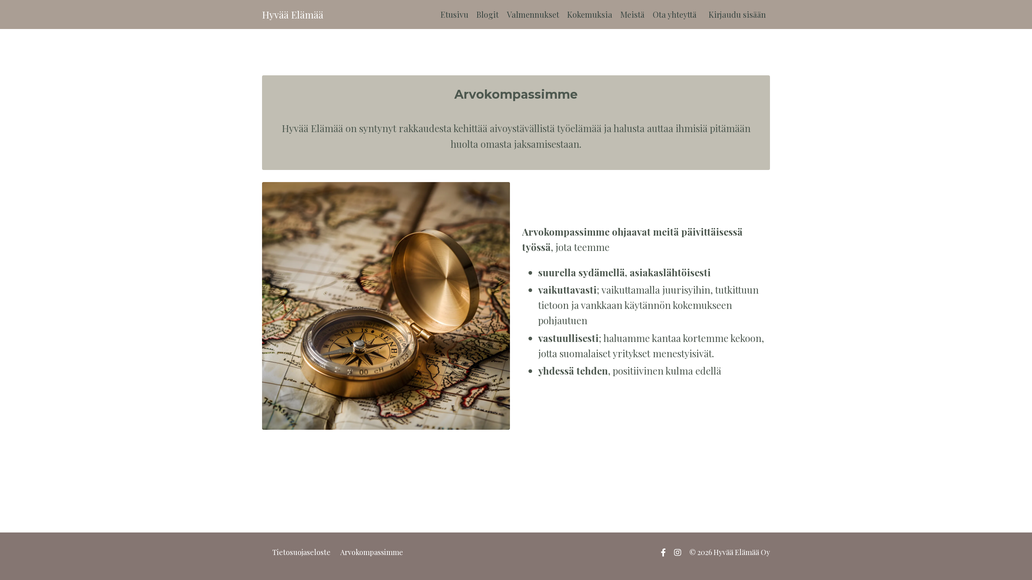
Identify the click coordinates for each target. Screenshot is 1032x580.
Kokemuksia (589, 14)
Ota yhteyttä (675, 14)
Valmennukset (533, 14)
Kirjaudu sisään (737, 14)
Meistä (632, 14)
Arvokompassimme (371, 552)
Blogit (487, 14)
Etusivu (454, 14)
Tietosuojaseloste (301, 552)
